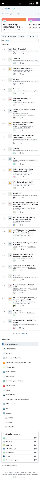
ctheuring (15, 113)
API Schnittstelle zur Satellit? (23, 182)
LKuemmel (15, 324)
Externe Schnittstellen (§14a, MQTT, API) (24, 71)
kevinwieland (10, 452)
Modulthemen (32, 267)
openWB (7, 9)
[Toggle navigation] (2, 3)
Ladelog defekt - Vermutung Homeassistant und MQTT (23, 170)
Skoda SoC (17, 89)
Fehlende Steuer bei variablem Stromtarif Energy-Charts (23, 136)
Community (28, 472)
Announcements (8, 30)
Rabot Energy (17, 311)
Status (22, 472)
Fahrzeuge (32, 102)
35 (23, 197)
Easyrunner (16, 184)
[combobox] (20, 40)
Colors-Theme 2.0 (19, 49)
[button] (36, 40)
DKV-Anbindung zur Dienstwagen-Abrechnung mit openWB (25, 299)
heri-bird (15, 246)
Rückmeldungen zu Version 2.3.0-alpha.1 (25, 321)
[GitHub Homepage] (14, 477)
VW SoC (16, 79)
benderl (8, 438)
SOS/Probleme (30, 208)
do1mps (15, 208)
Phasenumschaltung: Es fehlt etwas (23, 286)
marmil (8, 456)
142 (22, 328)
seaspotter (9, 441)
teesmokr (15, 102)
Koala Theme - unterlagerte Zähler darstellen (25, 244)
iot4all (14, 267)
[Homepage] (20, 3)
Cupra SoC (16, 58)
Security (17, 472)
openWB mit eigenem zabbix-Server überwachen (23, 123)
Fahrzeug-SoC (34, 60)
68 (23, 53)
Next (23, 333)
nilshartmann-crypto (12, 460)
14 (23, 260)
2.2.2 (14, 158)
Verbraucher (30, 258)
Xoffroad (15, 173)
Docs (34, 472)
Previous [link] (17, 333)
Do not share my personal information (28, 474)
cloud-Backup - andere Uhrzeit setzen (24, 111)
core (13, 9)
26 (23, 74)
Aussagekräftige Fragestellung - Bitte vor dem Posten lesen (13, 25)
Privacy (11, 472)
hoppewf (15, 126)
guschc (15, 258)
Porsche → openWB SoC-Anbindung (22, 99)
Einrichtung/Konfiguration (19, 115)
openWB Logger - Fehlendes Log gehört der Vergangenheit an (24, 231)
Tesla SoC (16, 148)
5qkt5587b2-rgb (11, 449)
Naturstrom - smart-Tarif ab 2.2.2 (24, 266)
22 (23, 164)
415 (22, 84)
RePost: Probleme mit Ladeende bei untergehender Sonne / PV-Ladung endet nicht (25, 204)
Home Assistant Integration (22, 68)
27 (23, 305)
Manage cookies (12, 474)
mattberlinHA (16, 288)
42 (23, 212)
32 (23, 63)
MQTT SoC (17, 275)
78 (23, 153)
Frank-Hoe (9, 445)
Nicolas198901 (16, 221)
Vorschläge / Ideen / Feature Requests (25, 140)
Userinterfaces (34, 51)
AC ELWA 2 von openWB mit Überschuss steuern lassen (23, 255)
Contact (4, 474)
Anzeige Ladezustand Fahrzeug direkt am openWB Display (24, 218)
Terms (6, 472)
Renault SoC (17, 193)
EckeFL (15, 313)
